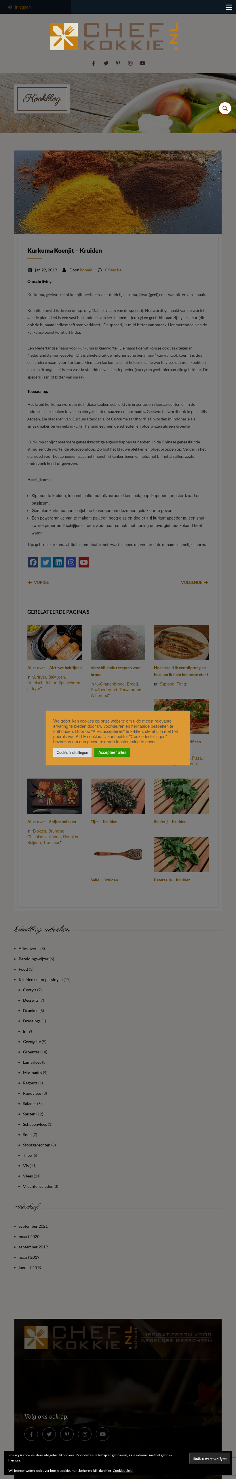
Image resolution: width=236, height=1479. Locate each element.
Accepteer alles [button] (112, 752)
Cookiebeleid (123, 1470)
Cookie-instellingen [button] (72, 752)
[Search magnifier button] (225, 108)
